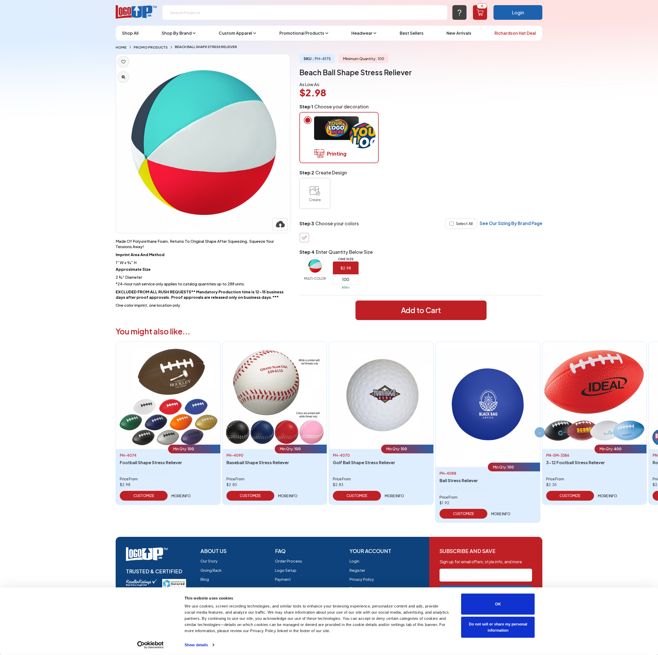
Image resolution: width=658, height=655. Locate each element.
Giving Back (211, 570)
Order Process (288, 560)
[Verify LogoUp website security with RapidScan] (174, 583)
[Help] (459, 12)
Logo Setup (285, 570)
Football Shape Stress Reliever (151, 462)
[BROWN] (129, 471)
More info (181, 495)
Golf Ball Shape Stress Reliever (364, 462)
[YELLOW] (484, 489)
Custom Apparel (235, 33)
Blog (204, 579)
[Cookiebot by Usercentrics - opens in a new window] (150, 645)
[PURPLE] (463, 489)
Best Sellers (412, 33)
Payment (283, 579)
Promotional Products (301, 33)
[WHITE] (164, 471)
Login (518, 12)
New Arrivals (458, 33)
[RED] (157, 471)
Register (357, 570)
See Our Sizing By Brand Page (511, 223)
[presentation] (540, 432)
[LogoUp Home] (136, 12)
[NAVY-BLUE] (143, 471)
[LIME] (449, 489)
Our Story (209, 560)
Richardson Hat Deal (515, 33)
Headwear (361, 33)
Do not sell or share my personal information (498, 627)
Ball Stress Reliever (459, 480)
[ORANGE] (150, 471)
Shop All (130, 33)
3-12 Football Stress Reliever (575, 462)
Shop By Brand (177, 33)
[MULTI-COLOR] (304, 237)
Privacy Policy (362, 579)
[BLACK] (655, 471)
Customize (143, 495)
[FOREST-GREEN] (136, 471)
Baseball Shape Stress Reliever (257, 462)
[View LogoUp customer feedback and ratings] (141, 581)
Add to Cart (421, 310)
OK (498, 604)
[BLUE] (123, 471)
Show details (196, 645)
